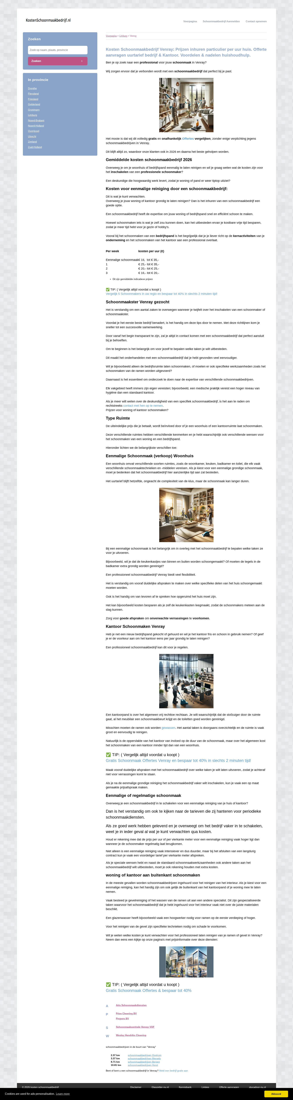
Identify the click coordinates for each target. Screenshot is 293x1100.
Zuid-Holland (35, 147)
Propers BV (122, 1018)
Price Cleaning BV (126, 1013)
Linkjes (205, 1087)
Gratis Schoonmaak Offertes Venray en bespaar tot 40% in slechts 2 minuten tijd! (178, 760)
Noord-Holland (36, 125)
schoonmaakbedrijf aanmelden (221, 21)
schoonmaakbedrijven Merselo (144, 1058)
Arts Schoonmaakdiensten (131, 1005)
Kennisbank (185, 1087)
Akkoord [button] (276, 1094)
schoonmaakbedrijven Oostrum (144, 1055)
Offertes (188, 138)
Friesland (33, 99)
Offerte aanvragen (229, 1087)
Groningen (34, 109)
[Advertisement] (60, 183)
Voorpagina (190, 21)
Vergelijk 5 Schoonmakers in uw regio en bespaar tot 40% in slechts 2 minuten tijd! (161, 293)
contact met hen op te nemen (143, 405)
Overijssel (33, 131)
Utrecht (32, 136)
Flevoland (33, 93)
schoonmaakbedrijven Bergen (144, 1062)
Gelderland (34, 104)
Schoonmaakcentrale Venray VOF (135, 1027)
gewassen (168, 727)
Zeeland (32, 141)
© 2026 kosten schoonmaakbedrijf (40, 1087)
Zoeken (36, 60)
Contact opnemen (256, 21)
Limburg (32, 115)
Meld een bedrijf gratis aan (173, 1070)
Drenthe (32, 88)
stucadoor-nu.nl (257, 1087)
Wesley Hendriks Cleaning (131, 1035)
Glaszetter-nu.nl (160, 1087)
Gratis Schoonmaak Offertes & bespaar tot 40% (149, 990)
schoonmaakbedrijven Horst (143, 1065)
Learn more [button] (63, 1093)
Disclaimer (135, 1087)
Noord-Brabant (36, 120)
